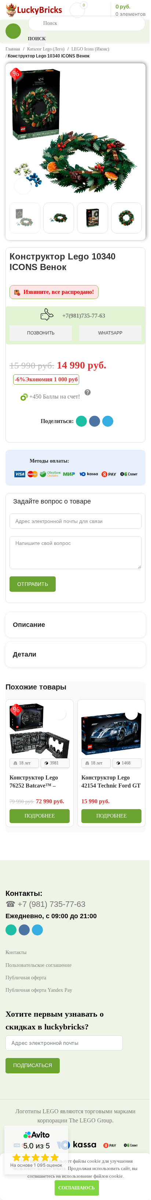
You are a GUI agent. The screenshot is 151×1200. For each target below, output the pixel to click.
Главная (12, 49)
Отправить (32, 577)
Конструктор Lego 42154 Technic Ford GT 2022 (103, 776)
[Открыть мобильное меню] (13, 31)
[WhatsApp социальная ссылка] (81, 414)
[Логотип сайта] (33, 9)
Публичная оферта (25, 968)
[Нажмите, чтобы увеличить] (23, 180)
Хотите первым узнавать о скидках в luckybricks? (54, 1011)
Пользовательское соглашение (38, 955)
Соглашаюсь (74, 1187)
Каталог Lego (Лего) (46, 49)
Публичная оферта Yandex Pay (38, 980)
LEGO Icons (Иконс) (90, 49)
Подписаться (32, 1056)
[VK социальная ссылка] (94, 414)
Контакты (15, 943)
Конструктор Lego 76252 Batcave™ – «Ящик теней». (34, 776)
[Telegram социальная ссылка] (107, 414)
